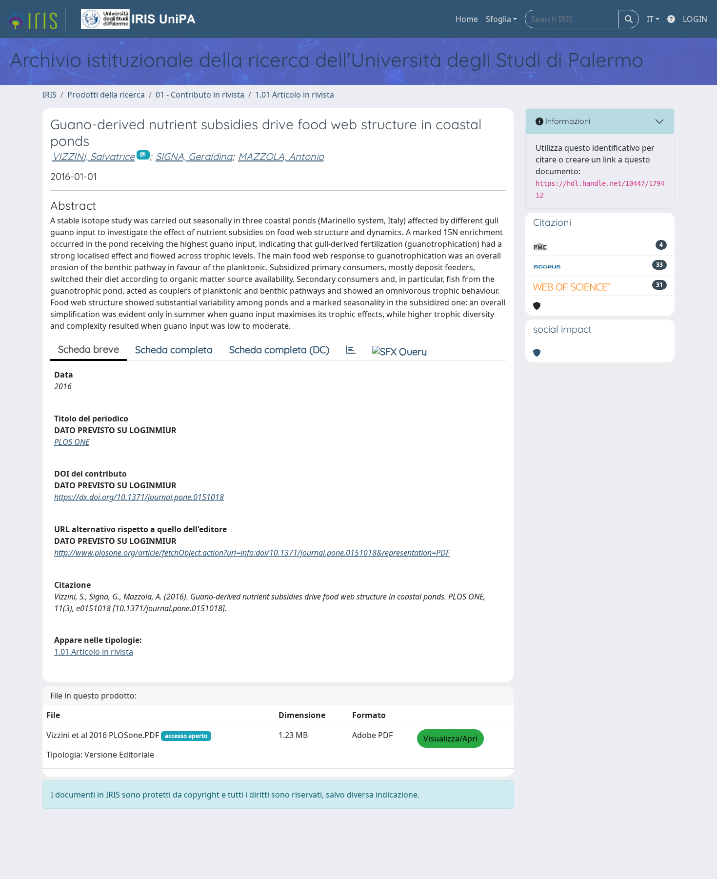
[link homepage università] (139, 19)
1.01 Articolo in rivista (294, 94)
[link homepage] (35, 19)
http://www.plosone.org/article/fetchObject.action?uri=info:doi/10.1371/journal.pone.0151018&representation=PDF (252, 552)
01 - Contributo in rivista (200, 94)
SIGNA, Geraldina (194, 156)
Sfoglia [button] (498, 19)
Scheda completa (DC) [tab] (279, 349)
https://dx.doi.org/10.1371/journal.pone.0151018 (139, 497)
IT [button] (650, 19)
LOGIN (695, 19)
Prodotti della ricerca (106, 94)
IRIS (49, 94)
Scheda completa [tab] (174, 349)
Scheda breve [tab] (88, 349)
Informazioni (566, 121)
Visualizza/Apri (450, 738)
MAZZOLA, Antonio (281, 156)
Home (467, 19)
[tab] (351, 350)
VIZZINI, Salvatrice (93, 156)
